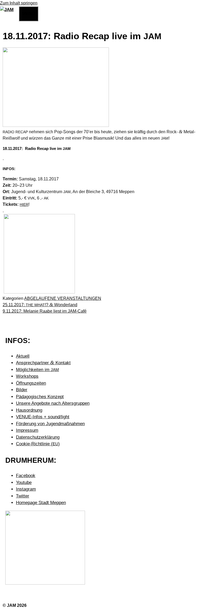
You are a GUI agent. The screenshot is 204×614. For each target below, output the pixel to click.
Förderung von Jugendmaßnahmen (50, 423)
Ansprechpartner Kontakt (43, 362)
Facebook (25, 475)
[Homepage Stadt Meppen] (45, 583)
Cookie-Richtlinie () (38, 443)
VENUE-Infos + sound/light (42, 416)
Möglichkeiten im (37, 369)
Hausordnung (29, 410)
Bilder (21, 389)
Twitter (22, 496)
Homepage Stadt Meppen (41, 502)
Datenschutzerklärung (38, 437)
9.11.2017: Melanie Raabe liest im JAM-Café (45, 311)
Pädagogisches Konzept (40, 396)
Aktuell (22, 356)
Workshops (27, 376)
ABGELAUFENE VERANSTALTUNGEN (62, 298)
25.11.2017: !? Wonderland (40, 304)
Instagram (26, 489)
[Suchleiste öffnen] (16, 12)
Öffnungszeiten (31, 383)
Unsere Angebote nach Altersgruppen (53, 403)
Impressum (27, 430)
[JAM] (7, 9)
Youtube (24, 482)
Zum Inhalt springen (18, 3)
